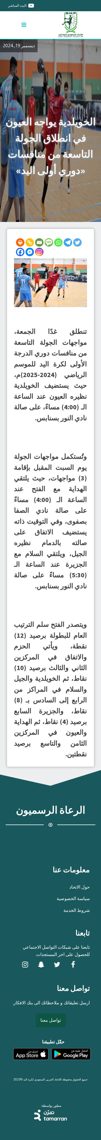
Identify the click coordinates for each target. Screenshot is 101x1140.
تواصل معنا (50, 1020)
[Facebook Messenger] (30, 252)
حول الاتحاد (79, 887)
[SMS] (49, 242)
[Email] (39, 242)
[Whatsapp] (58, 242)
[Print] (20, 242)
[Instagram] (39, 252)
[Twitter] (77, 242)
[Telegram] (68, 242)
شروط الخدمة (76, 910)
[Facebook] (20, 252)
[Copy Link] (30, 242)
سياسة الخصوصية (73, 898)
